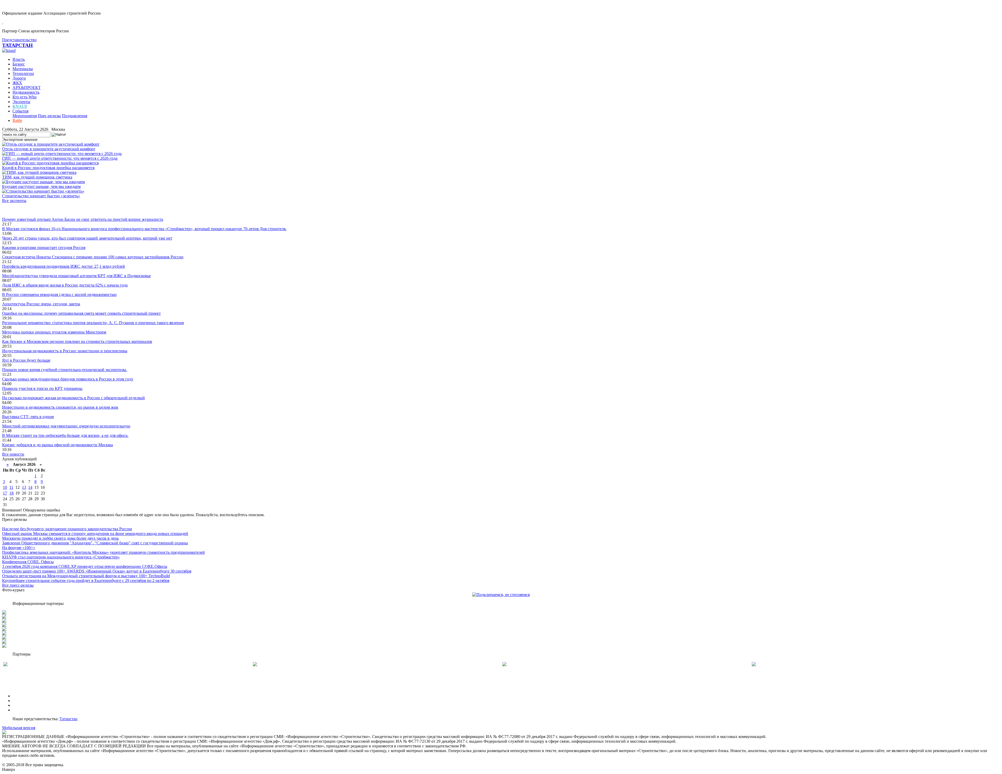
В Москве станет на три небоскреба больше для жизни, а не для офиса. (65, 435)
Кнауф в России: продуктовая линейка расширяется (48, 167)
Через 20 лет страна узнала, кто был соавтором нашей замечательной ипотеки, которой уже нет (87, 238)
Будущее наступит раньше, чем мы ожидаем (41, 186)
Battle (17, 120)
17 (5, 493)
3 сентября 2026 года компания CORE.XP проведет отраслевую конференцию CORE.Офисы (84, 566)
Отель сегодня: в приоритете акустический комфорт (48, 149)
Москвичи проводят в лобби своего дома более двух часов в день (60, 538)
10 (5, 487)
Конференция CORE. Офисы (28, 561)
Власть (19, 59)
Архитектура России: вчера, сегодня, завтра (41, 304)
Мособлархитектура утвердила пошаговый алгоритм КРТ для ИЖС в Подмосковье (76, 275)
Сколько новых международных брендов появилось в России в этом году (67, 379)
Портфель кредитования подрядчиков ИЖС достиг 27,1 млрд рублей (63, 266)
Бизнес (19, 64)
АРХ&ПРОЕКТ (27, 87)
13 (24, 487)
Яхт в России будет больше (26, 360)
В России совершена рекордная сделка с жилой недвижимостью (59, 294)
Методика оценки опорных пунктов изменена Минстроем (54, 332)
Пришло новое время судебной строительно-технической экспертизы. (64, 369)
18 (11, 493)
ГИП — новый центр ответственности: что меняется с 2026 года (59, 158)
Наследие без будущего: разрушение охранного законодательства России (67, 529)
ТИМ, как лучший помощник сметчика (37, 177)
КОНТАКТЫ (24, 710)
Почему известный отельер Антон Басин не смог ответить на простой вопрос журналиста (82, 219)
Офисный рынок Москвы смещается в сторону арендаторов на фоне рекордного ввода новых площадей (95, 533)
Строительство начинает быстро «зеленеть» (41, 196)
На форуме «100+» (18, 547)
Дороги (19, 78)
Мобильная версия (18, 727)
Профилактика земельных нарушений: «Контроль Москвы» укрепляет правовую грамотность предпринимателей (103, 552)
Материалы (23, 69)
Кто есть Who (25, 97)
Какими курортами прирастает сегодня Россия (43, 247)
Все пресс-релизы (18, 585)
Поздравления (74, 116)
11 (11, 487)
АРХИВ (20, 705)
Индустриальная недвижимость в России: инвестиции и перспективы (64, 351)
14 (30, 487)
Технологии (23, 73)
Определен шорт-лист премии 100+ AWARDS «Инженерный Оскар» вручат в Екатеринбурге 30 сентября (96, 571)
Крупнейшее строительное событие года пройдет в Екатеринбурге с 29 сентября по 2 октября (85, 580)
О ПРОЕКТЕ (24, 696)
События (20, 111)
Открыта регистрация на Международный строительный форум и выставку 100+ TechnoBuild (86, 576)
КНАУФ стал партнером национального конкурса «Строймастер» (61, 557)
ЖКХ (17, 83)
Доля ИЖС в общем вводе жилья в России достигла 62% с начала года (65, 285)
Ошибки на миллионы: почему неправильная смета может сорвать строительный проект (81, 313)
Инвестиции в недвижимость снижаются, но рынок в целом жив (60, 407)
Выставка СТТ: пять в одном (28, 416)
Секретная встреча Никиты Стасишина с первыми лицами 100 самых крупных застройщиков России (92, 257)
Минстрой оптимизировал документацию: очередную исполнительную (66, 426)
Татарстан (68, 719)
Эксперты (21, 101)
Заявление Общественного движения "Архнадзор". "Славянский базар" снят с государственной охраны (95, 543)
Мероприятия (25, 116)
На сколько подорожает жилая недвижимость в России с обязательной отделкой (73, 398)
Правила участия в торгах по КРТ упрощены (42, 388)
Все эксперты (14, 200)
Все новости (13, 454)
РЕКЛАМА (23, 700)
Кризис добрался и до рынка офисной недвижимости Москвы (57, 445)
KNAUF (20, 106)
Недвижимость (26, 92)
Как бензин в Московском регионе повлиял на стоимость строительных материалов (77, 341)
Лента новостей (16, 210)
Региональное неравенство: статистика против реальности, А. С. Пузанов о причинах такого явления (93, 322)
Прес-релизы (49, 116)
